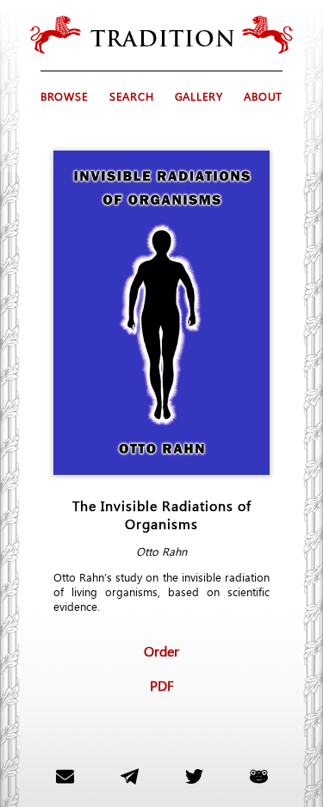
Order (161, 650)
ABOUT (263, 96)
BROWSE (64, 96)
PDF (162, 684)
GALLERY (199, 96)
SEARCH (131, 96)
